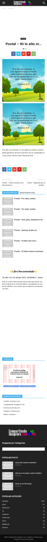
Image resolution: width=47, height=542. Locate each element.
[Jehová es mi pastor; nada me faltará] (7, 476)
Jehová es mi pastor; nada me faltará (28, 473)
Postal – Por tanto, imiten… (25, 198)
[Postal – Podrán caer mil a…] (7, 243)
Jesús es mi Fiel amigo (23, 484)
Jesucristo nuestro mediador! (26, 462)
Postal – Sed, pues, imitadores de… (29, 220)
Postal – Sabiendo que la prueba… (36, 184)
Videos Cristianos (9, 414)
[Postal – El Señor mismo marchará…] (7, 254)
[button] (44, 3)
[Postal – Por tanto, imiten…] (7, 201)
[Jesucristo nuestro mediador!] (7, 465)
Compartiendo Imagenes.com (14, 404)
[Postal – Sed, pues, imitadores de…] (7, 222)
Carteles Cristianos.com (11, 401)
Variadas (11, 8)
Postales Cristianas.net (11, 411)
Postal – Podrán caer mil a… (25, 241)
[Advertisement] (23, 24)
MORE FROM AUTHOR (27, 193)
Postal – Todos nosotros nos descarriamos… (13, 184)
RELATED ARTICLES (10, 193)
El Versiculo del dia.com (11, 408)
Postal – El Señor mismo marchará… (29, 251)
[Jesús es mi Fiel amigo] (7, 486)
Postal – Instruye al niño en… (26, 230)
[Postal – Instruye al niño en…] (7, 233)
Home (4, 8)
